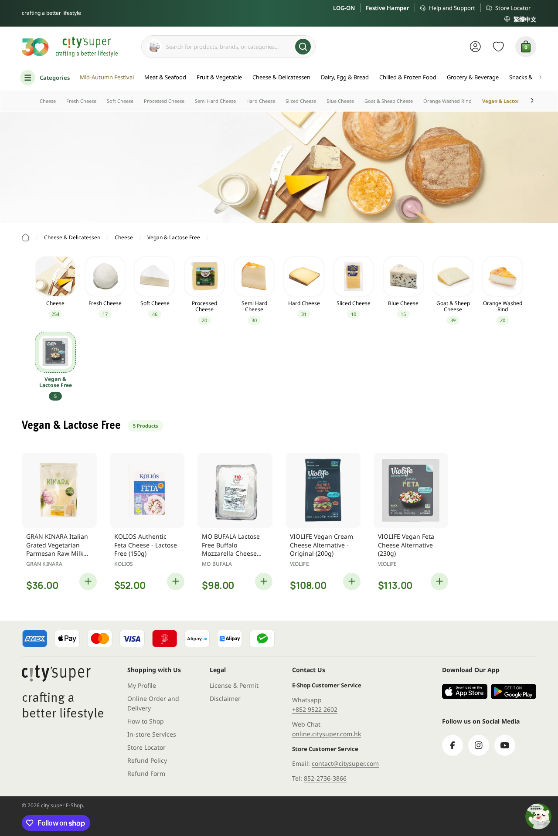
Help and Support (452, 8)
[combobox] (228, 47)
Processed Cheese (164, 101)
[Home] (26, 237)
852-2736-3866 (325, 778)
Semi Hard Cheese (215, 101)
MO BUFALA (217, 564)
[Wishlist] (498, 47)
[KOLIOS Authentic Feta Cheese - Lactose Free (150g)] (147, 490)
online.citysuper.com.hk (326, 734)
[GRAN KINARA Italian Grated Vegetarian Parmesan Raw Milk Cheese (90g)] (59, 490)
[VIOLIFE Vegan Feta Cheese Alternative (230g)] (411, 490)
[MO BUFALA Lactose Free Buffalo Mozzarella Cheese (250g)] (234, 490)
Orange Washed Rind (447, 101)
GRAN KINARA (44, 564)
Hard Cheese (260, 101)
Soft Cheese (120, 101)
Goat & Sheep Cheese (388, 101)
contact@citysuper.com (345, 763)
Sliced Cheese (301, 101)
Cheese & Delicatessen (72, 237)
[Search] (303, 46)
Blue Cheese (340, 101)
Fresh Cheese (81, 101)
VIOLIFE (299, 564)
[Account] (475, 47)
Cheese (48, 101)
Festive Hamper (387, 8)
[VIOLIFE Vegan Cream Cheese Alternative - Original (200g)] (323, 490)
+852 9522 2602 (314, 709)
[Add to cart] (88, 581)
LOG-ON (344, 8)
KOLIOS (123, 564)
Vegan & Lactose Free (508, 101)
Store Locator (513, 8)
